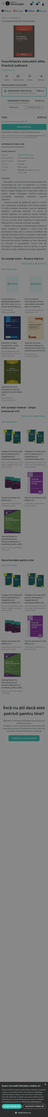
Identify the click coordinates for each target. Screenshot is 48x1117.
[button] (24, 1112)
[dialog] (24, 1099)
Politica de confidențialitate (31, 1102)
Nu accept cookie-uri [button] (34, 1106)
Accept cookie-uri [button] (12, 1106)
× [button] (45, 1084)
